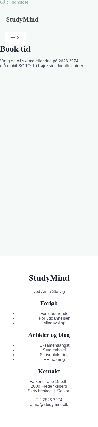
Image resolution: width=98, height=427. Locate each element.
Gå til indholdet (14, 2)
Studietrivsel (54, 350)
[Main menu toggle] (15, 38)
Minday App (54, 323)
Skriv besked (40, 391)
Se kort (63, 391)
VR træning (54, 359)
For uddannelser (54, 318)
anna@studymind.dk (49, 404)
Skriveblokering (54, 355)
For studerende (54, 313)
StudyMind (22, 19)
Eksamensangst (54, 345)
